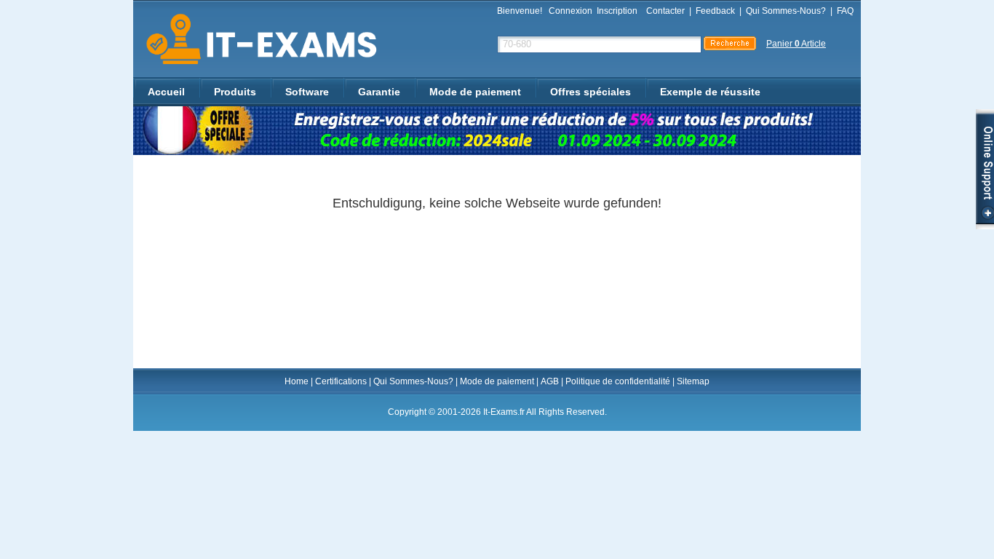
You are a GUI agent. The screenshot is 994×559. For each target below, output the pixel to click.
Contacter (665, 11)
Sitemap (693, 381)
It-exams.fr (256, 39)
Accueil (166, 92)
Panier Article (796, 44)
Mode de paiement (475, 92)
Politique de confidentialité (617, 381)
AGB (550, 381)
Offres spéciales (590, 92)
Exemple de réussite (710, 92)
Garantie (379, 92)
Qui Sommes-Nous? (786, 11)
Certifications (341, 381)
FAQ (845, 11)
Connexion (570, 11)
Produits (235, 92)
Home (297, 381)
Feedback (715, 11)
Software (307, 92)
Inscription (617, 11)
